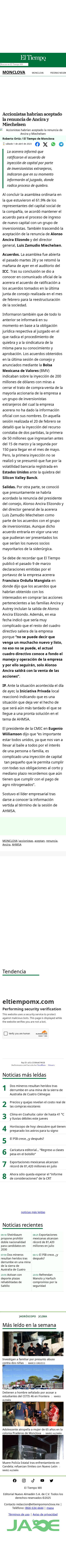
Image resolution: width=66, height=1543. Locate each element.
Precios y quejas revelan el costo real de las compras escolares (37, 1104)
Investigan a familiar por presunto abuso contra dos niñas (28, 1361)
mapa (50, 1508)
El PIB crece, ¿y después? (27, 1139)
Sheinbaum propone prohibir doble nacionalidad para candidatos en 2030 (13, 1242)
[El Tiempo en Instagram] (26, 1481)
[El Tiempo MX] (33, 60)
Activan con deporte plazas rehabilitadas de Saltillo (11, 1280)
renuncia (51, 841)
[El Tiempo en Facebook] (17, 1481)
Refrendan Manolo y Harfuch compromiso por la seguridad (45, 1280)
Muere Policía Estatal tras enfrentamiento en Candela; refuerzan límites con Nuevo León (30, 1466)
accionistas (26, 841)
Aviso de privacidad (45, 1514)
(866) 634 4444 (34, 1508)
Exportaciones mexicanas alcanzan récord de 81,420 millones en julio (34, 1164)
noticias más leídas (33, 1212)
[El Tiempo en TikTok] (35, 1481)
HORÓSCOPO (28, 1316)
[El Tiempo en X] (51, 1481)
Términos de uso (19, 1514)
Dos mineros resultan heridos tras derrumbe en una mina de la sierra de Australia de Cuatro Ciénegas (36, 1090)
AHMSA (16, 844)
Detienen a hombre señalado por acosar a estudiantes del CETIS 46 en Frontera (31, 1396)
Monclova (38, 72)
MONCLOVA (13, 72)
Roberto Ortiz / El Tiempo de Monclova (28, 138)
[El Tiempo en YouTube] (45, 1481)
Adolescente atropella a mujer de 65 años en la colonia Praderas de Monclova (32, 1431)
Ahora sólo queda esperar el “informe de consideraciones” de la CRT (36, 1176)
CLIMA (43, 1316)
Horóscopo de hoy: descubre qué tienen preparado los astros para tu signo (38, 1128)
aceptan (40, 841)
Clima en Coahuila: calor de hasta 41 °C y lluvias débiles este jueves (37, 1116)
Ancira (6, 844)
